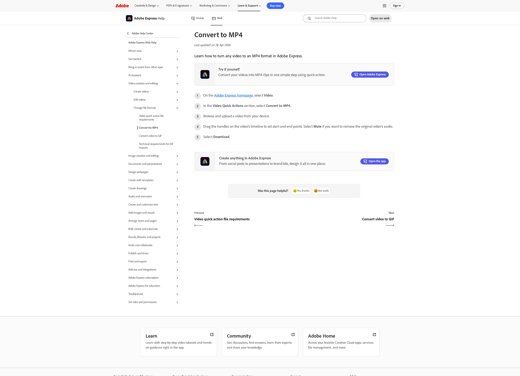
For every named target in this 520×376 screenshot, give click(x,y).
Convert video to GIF (150, 136)
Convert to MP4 (148, 127)
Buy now (275, 6)
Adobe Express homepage (233, 95)
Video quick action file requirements (151, 117)
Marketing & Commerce (213, 5)
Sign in (397, 5)
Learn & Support (248, 5)
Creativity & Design (145, 5)
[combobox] (334, 18)
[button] (384, 5)
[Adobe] (122, 5)
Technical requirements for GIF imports (156, 145)
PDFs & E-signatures (177, 5)
